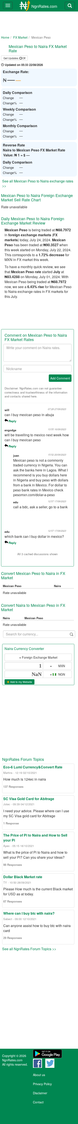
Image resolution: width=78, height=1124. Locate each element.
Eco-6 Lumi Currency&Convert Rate (32, 767)
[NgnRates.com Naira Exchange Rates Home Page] (21, 5)
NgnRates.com (44, 6)
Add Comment (60, 378)
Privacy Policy (42, 1084)
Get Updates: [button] (14, 58)
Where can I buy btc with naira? (29, 913)
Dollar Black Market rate (22, 876)
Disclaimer (40, 1093)
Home (5, 37)
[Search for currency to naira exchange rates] (70, 6)
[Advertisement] (38, 26)
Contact (38, 1102)
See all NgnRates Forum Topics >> (29, 948)
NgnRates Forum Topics (23, 759)
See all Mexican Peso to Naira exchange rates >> (37, 184)
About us (39, 1075)
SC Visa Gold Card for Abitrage (28, 798)
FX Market (20, 37)
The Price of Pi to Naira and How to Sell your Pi (35, 838)
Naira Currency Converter (24, 648)
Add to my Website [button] (21, 682)
